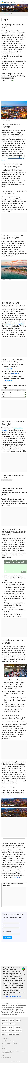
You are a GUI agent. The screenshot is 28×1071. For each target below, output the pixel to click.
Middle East (6, 1030)
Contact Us (5, 1038)
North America (17, 1030)
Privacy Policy (6, 1043)
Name (4, 920)
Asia (17, 1020)
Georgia (9, 13)
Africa (12, 1020)
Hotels (4, 1046)
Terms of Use (16, 1043)
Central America (7, 1027)
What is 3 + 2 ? (7, 931)
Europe (3, 13)
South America (14, 1034)
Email (4, 926)
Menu (24, 2)
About (12, 997)
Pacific (4, 1034)
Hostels (4, 1048)
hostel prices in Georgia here (14, 324)
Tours (3, 1055)
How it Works (16, 877)
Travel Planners (7, 1058)
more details (8, 369)
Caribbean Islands (8, 1024)
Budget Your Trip (9, 2)
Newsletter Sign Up (8, 1041)
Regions (5, 1020)
